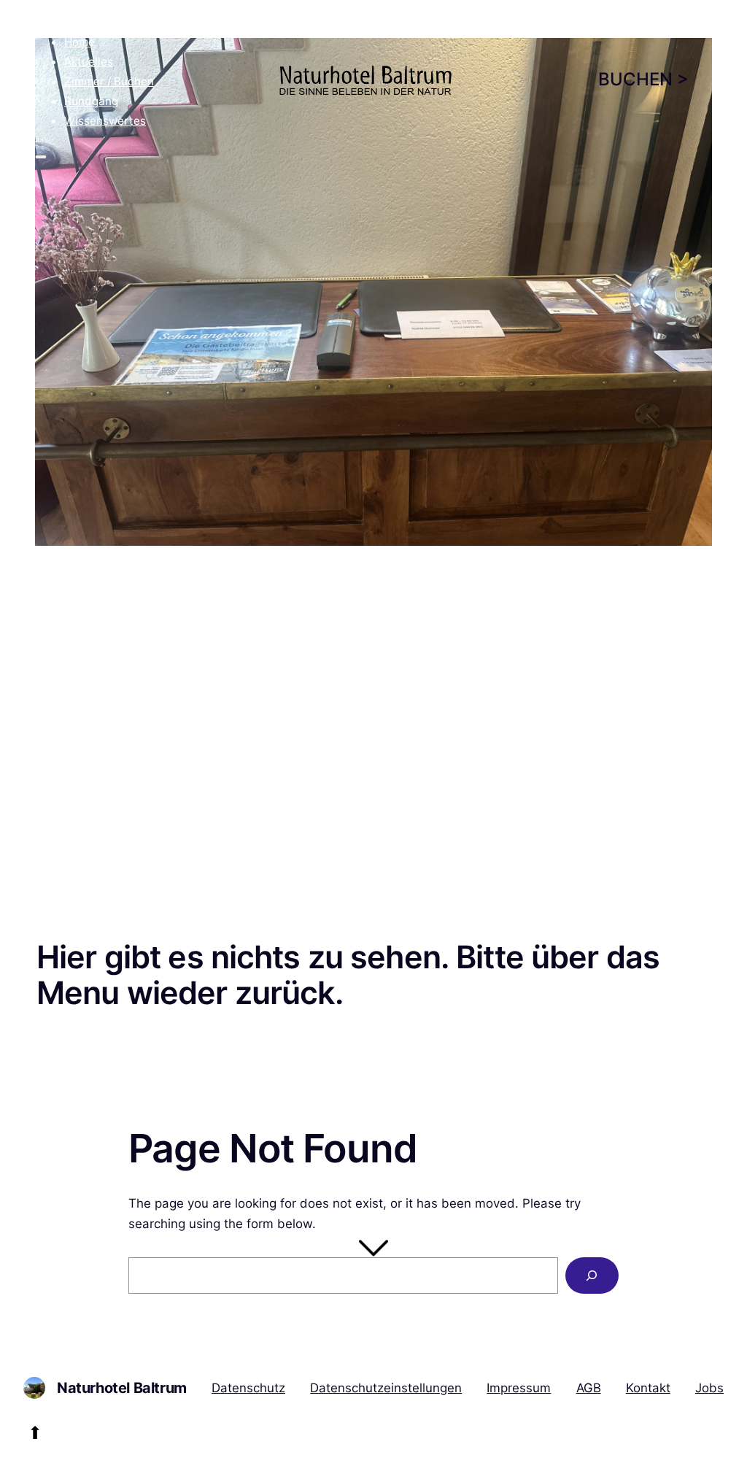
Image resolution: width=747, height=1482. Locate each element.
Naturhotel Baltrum (122, 1388)
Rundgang (91, 101)
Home (79, 42)
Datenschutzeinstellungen (386, 1388)
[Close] (41, 157)
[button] (72, 9)
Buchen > (643, 79)
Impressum (519, 1388)
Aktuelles (88, 62)
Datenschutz (248, 1388)
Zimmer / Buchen (109, 81)
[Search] (592, 1275)
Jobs (709, 1388)
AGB (588, 1388)
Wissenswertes (105, 121)
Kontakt (648, 1388)
